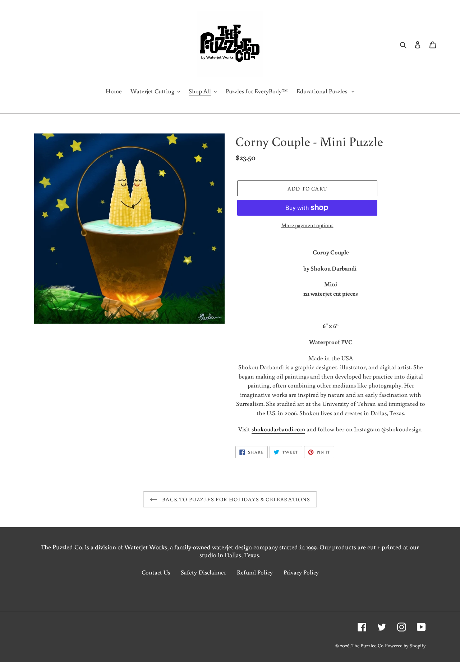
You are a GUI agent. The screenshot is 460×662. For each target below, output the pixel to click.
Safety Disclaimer (203, 572)
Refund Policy (255, 572)
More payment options (307, 225)
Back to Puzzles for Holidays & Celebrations (235, 499)
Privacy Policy (301, 572)
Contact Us (156, 572)
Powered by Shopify (405, 645)
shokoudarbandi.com (278, 429)
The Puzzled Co (367, 645)
